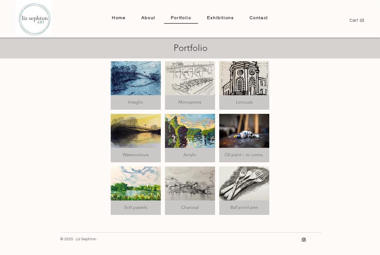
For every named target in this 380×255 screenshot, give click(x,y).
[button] (358, 20)
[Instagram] (303, 239)
